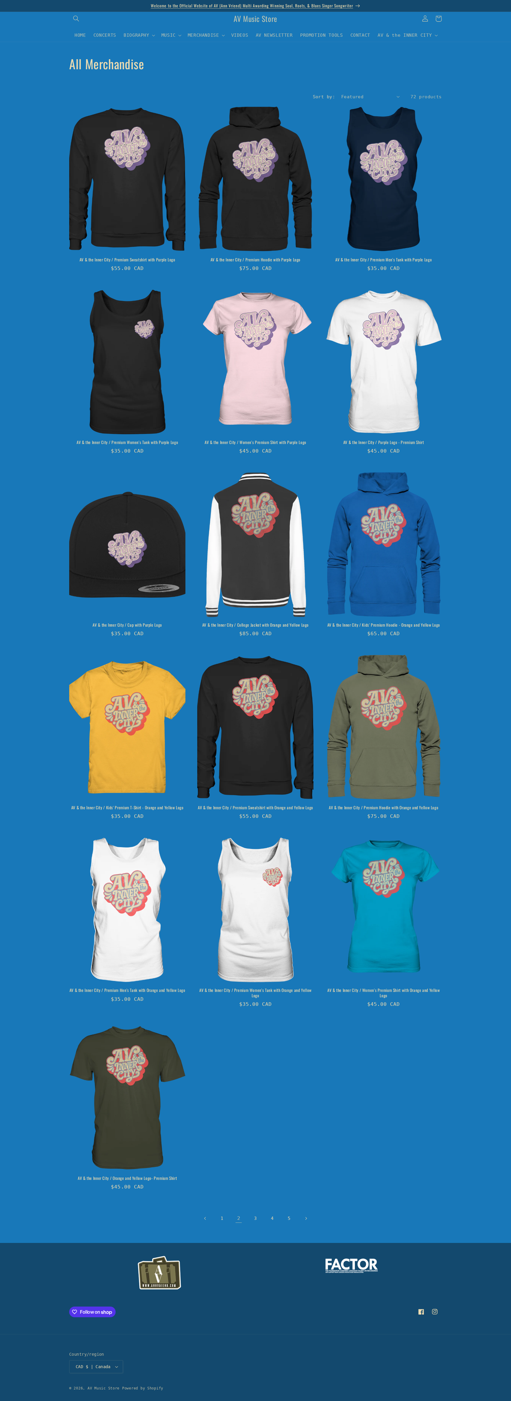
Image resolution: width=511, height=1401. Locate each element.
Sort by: (324, 96)
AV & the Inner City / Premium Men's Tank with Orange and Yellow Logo (127, 990)
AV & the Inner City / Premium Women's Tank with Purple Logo (127, 442)
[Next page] (306, 1218)
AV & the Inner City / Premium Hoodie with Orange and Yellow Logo (383, 807)
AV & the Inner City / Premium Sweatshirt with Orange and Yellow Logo (255, 807)
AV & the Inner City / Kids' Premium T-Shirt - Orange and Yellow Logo (127, 807)
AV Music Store (103, 1388)
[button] (76, 18)
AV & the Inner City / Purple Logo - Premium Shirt (383, 442)
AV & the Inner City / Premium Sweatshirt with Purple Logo (127, 260)
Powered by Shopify (142, 1388)
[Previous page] (205, 1218)
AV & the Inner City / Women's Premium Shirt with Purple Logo (255, 442)
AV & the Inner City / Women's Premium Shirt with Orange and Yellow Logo (383, 993)
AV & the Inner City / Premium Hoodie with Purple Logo (255, 260)
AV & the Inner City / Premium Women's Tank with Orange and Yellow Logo (255, 993)
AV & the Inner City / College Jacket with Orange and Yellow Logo (255, 625)
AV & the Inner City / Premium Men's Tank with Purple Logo (383, 260)
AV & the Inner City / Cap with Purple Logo (127, 625)
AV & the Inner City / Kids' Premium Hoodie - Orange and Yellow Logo (383, 625)
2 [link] (238, 1218)
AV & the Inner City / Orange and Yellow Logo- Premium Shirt (127, 1178)
